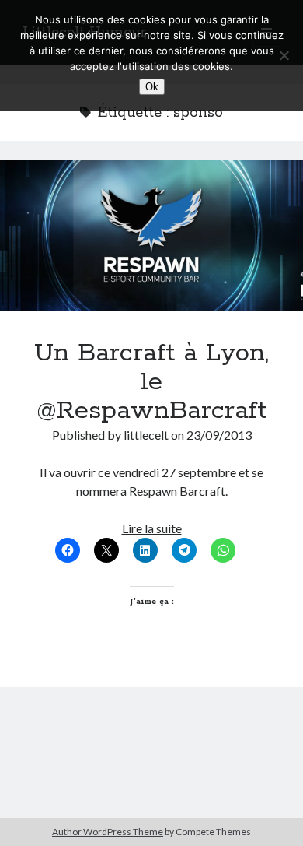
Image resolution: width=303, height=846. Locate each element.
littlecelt (146, 434)
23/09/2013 (219, 434)
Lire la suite (152, 528)
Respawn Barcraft (177, 490)
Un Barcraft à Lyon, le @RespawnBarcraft (151, 235)
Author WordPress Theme (107, 831)
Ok (151, 87)
